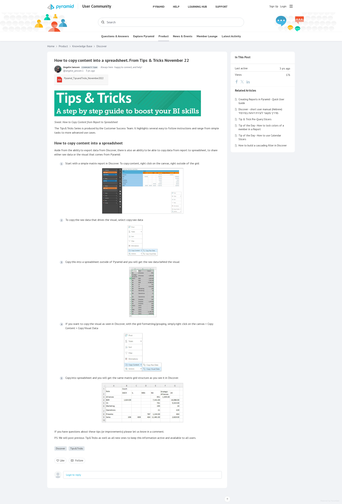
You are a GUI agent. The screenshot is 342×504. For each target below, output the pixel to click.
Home (51, 46)
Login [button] (283, 6)
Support (221, 6)
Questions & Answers (115, 36)
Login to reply (73, 474)
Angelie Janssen (80, 67)
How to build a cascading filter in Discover (263, 145)
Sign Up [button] (274, 6)
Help (176, 6)
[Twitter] (242, 82)
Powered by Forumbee (329, 501)
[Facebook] (236, 82)
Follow (79, 460)
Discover (101, 46)
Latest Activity (231, 36)
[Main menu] (291, 6)
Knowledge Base (82, 46)
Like (62, 460)
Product (164, 36)
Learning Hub (197, 6)
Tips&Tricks (76, 448)
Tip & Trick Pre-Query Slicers (255, 119)
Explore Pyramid (143, 36)
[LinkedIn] (248, 82)
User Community (96, 6)
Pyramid (159, 6)
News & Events (182, 36)
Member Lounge (207, 36)
